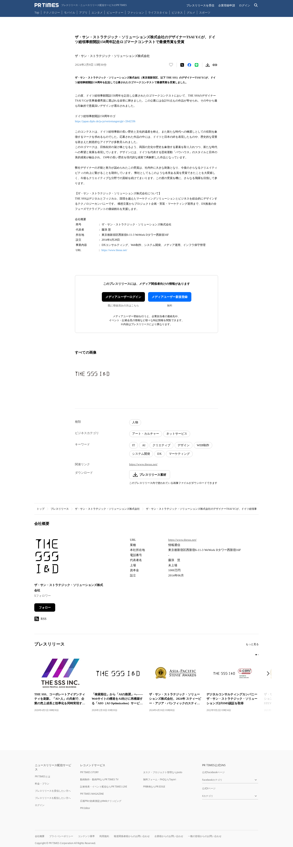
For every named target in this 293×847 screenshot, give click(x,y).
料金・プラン (42, 783)
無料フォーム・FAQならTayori (159, 779)
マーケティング (179, 453)
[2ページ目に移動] (258, 654)
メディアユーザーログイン (123, 296)
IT (133, 445)
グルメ (191, 12)
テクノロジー (51, 12)
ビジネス (177, 12)
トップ (40, 508)
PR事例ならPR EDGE (154, 786)
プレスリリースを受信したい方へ (53, 790)
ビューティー (115, 12)
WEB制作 (203, 445)
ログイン (244, 5)
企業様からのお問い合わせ (168, 836)
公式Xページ (208, 788)
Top (36, 12)
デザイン (184, 445)
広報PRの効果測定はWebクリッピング (100, 801)
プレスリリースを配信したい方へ (53, 798)
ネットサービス (176, 433)
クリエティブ (161, 445)
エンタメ (97, 12)
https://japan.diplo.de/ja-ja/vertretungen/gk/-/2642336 (105, 121)
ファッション (135, 12)
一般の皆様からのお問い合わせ (204, 836)
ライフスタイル (158, 12)
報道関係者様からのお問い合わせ (132, 836)
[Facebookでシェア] (189, 65)
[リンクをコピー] (215, 65)
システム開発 (141, 453)
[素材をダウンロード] (208, 65)
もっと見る (252, 644)
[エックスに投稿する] (182, 65)
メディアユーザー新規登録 (170, 296)
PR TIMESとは (42, 776)
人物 (135, 422)
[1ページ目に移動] (256, 654)
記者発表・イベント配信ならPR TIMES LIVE (103, 786)
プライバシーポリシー (61, 836)
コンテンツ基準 (86, 836)
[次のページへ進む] (269, 673)
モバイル (69, 12)
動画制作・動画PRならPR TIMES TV (99, 779)
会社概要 (39, 836)
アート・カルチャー (145, 433)
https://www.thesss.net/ (114, 250)
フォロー (45, 607)
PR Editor (85, 808)
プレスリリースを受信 (200, 5)
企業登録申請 (226, 5)
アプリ (83, 12)
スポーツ (204, 12)
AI (143, 445)
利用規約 (104, 836)
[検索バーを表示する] (256, 5)
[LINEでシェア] (196, 65)
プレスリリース (60, 508)
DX (159, 453)
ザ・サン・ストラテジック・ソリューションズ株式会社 (107, 508)
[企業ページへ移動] (46, 557)
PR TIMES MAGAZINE (92, 793)
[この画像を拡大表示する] (92, 374)
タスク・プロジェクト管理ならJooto (162, 772)
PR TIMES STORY (89, 772)
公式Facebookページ (213, 772)
